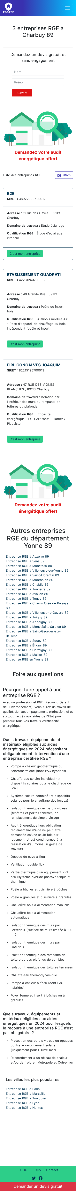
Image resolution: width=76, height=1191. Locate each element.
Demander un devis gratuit (38, 1186)
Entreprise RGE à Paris (23, 1089)
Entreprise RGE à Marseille (25, 1094)
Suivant (22, 93)
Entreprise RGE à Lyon (22, 1103)
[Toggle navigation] (67, 8)
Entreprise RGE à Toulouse (26, 1098)
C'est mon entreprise (25, 254)
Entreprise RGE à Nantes (24, 1108)
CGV (37, 1170)
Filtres (66, 175)
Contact (52, 1170)
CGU (23, 1170)
